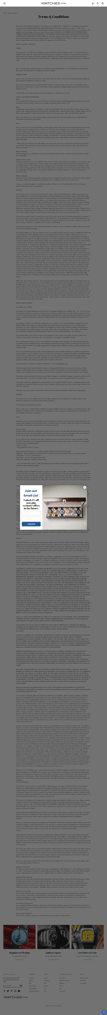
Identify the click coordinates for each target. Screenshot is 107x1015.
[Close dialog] (84, 487)
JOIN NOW (31, 524)
